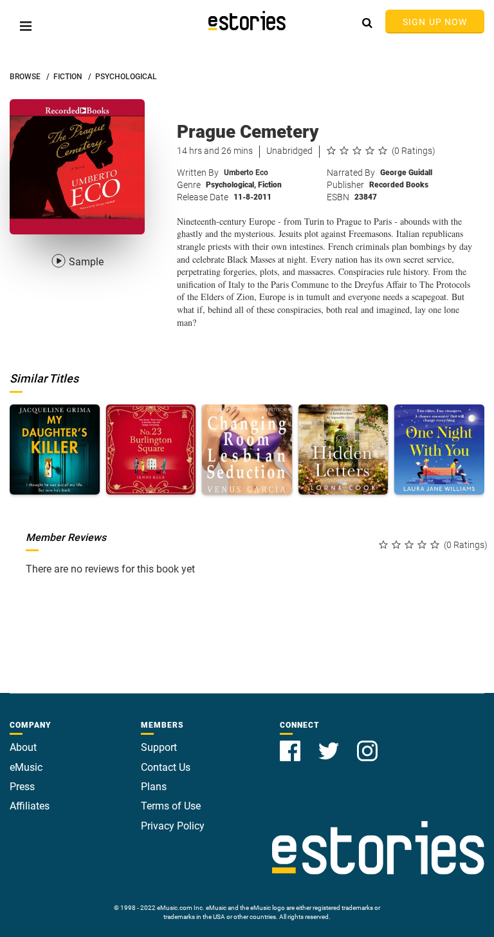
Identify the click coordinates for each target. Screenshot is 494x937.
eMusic (26, 767)
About (23, 747)
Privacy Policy (173, 826)
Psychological (231, 184)
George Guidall (406, 172)
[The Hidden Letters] (343, 449)
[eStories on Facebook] (291, 743)
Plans (154, 787)
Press (22, 787)
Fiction (270, 184)
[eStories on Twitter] (330, 743)
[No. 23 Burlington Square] (151, 449)
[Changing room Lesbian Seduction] (247, 449)
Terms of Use (171, 806)
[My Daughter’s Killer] (55, 449)
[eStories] (247, 20)
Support (159, 747)
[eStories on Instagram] (367, 743)
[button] (26, 26)
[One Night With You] (439, 449)
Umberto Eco (246, 172)
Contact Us (165, 767)
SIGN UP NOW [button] (435, 22)
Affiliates (30, 806)
